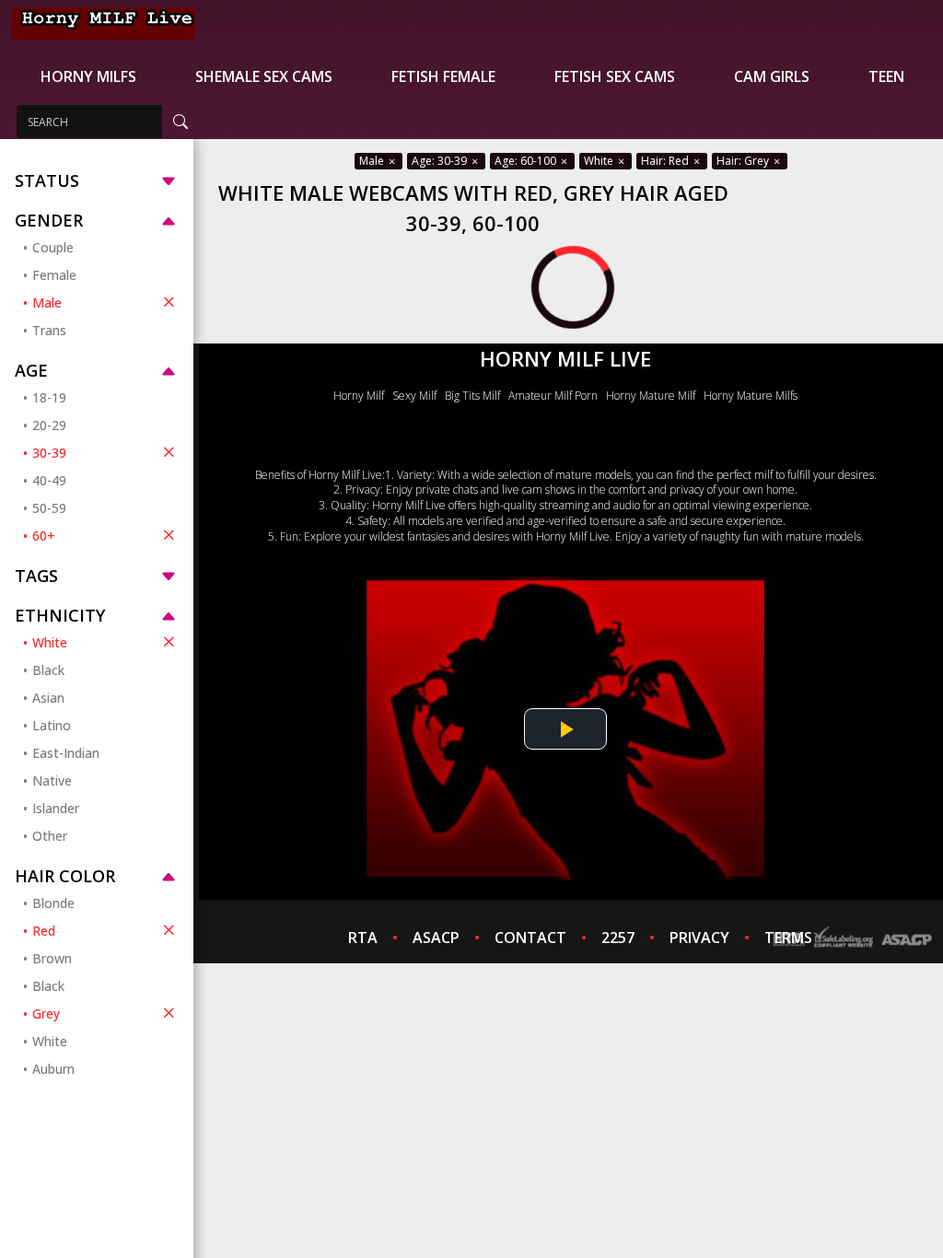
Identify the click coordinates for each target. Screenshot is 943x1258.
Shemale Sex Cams (263, 76)
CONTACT (530, 937)
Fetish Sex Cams (614, 76)
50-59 (49, 508)
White (49, 642)
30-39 (49, 452)
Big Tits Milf (472, 395)
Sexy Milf (414, 395)
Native (52, 780)
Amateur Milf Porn (553, 395)
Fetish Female (443, 76)
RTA (363, 937)
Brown (52, 958)
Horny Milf (358, 395)
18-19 (49, 397)
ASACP (436, 937)
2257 (617, 937)
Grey (46, 1013)
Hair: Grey (744, 161)
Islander (55, 808)
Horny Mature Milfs (750, 395)
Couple (53, 247)
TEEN (886, 76)
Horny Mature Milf (650, 395)
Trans (49, 330)
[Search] (180, 121)
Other (49, 835)
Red (43, 930)
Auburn (53, 1068)
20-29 (49, 425)
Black (48, 670)
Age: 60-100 (527, 161)
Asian (48, 697)
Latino (51, 725)
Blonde (53, 903)
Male (47, 302)
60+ (43, 535)
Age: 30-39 (441, 161)
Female (54, 275)
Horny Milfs (88, 76)
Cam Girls (771, 76)
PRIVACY (699, 937)
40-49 (49, 480)
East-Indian (65, 753)
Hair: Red (666, 161)
